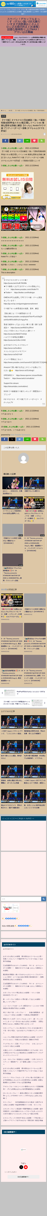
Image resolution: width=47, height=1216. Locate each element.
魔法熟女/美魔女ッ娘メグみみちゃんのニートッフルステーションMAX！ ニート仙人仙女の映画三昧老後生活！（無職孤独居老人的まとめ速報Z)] (23, 977)
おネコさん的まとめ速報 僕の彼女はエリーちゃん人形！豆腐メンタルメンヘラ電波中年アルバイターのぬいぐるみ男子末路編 (23, 959)
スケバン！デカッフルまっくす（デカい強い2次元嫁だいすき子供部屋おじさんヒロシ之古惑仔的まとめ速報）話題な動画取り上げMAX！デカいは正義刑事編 (23, 1080)
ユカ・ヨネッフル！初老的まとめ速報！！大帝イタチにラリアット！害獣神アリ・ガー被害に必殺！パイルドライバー (23, 1062)
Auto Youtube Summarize (20, 435)
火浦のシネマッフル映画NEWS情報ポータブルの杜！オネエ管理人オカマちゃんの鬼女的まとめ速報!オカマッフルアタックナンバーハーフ (23, 1052)
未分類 (3, 116)
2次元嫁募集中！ (23, 1177)
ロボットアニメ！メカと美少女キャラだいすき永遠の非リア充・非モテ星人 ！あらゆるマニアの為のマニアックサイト (23, 1030)
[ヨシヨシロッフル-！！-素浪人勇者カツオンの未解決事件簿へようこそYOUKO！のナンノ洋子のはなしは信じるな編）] (23, 1095)
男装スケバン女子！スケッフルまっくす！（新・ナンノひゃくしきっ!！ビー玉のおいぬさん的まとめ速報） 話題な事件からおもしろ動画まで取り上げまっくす (23, 1021)
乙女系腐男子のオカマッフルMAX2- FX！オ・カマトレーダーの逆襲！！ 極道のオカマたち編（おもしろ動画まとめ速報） (23, 968)
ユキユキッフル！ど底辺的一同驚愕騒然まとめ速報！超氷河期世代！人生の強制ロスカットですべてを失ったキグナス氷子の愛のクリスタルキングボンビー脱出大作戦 (23, 1111)
